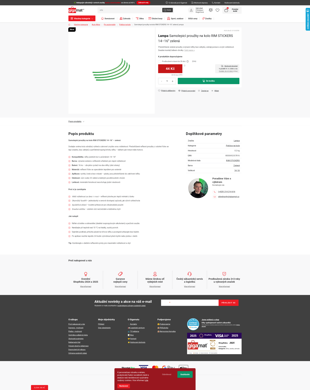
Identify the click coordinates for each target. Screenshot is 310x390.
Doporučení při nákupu (76, 350)
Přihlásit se (229, 303)
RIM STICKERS (233, 160)
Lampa (237, 141)
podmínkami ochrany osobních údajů (132, 306)
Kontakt (217, 3)
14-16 (237, 170)
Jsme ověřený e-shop (210, 320)
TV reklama (134, 331)
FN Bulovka (164, 328)
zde (146, 380)
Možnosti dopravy (201, 3)
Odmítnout (166, 374)
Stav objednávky (104, 328)
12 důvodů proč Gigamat (177, 3)
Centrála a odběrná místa (78, 335)
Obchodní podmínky (76, 339)
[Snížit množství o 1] (161, 81)
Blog (132, 335)
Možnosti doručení (231, 66)
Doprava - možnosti (75, 328)
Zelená (236, 165)
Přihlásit (101, 324)
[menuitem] (83, 18)
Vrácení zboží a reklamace (78, 346)
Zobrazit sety (143, 3)
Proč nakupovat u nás (76, 324)
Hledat (169, 10)
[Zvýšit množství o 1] (172, 81)
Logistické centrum (137, 328)
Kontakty (133, 324)
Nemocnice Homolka (168, 331)
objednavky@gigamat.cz (228, 196)
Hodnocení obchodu (232, 3)
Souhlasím (185, 374)
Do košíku (210, 81)
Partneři (133, 339)
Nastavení (123, 386)
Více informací (189, 50)
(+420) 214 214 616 (226, 192)
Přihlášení (199, 10)
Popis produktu (74, 121)
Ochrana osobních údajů (77, 353)
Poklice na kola (233, 146)
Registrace (200, 12)
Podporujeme (165, 324)
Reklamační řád (74, 342)
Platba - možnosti (75, 331)
